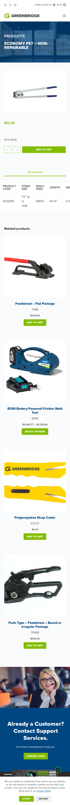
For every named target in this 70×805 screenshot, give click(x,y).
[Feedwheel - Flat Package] (35, 267)
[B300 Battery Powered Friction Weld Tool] (35, 372)
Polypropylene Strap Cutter (35, 518)
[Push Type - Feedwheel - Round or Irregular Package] (35, 586)
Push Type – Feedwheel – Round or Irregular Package (35, 625)
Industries (9, 774)
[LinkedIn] (5, 5)
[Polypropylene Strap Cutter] (35, 481)
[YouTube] (15, 5)
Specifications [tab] (35, 172)
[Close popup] (58, 769)
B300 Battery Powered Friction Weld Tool (35, 411)
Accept (26, 798)
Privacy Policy (44, 791)
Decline (43, 798)
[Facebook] (10, 5)
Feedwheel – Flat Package (35, 304)
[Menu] (64, 15)
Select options (35, 431)
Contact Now (36, 756)
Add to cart (44, 149)
